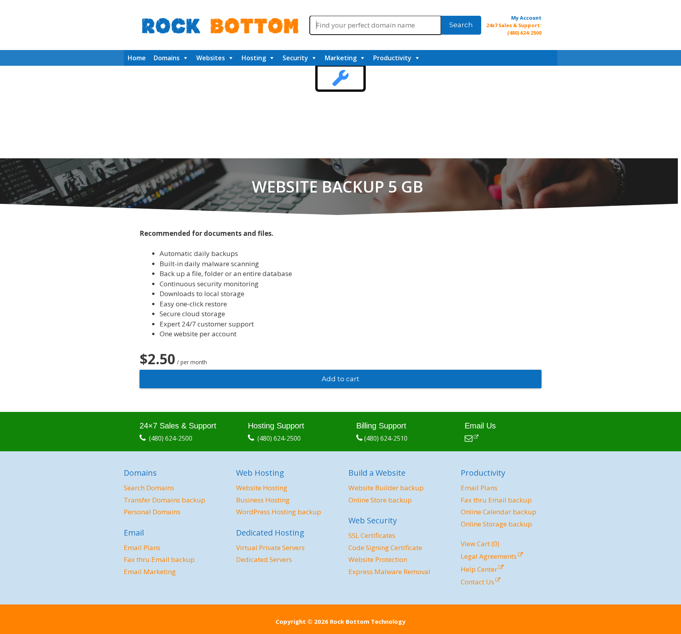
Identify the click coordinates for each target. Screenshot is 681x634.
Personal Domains (152, 511)
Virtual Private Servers (270, 547)
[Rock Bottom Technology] (220, 25)
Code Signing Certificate (385, 547)
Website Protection (377, 559)
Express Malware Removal (389, 571)
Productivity (392, 58)
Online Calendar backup (498, 511)
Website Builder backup (386, 487)
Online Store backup (380, 499)
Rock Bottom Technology (368, 621)
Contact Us (477, 581)
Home (137, 58)
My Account (526, 17)
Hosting (254, 58)
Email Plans (142, 547)
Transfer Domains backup (164, 499)
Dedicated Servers (264, 559)
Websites (210, 58)
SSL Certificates (371, 535)
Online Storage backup (496, 523)
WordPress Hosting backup (278, 511)
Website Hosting (261, 487)
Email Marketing (150, 571)
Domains (167, 58)
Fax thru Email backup (159, 559)
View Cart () (480, 543)
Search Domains (149, 487)
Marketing (341, 58)
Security (295, 58)
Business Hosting (263, 499)
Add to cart (340, 379)
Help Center (479, 569)
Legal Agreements (489, 556)
